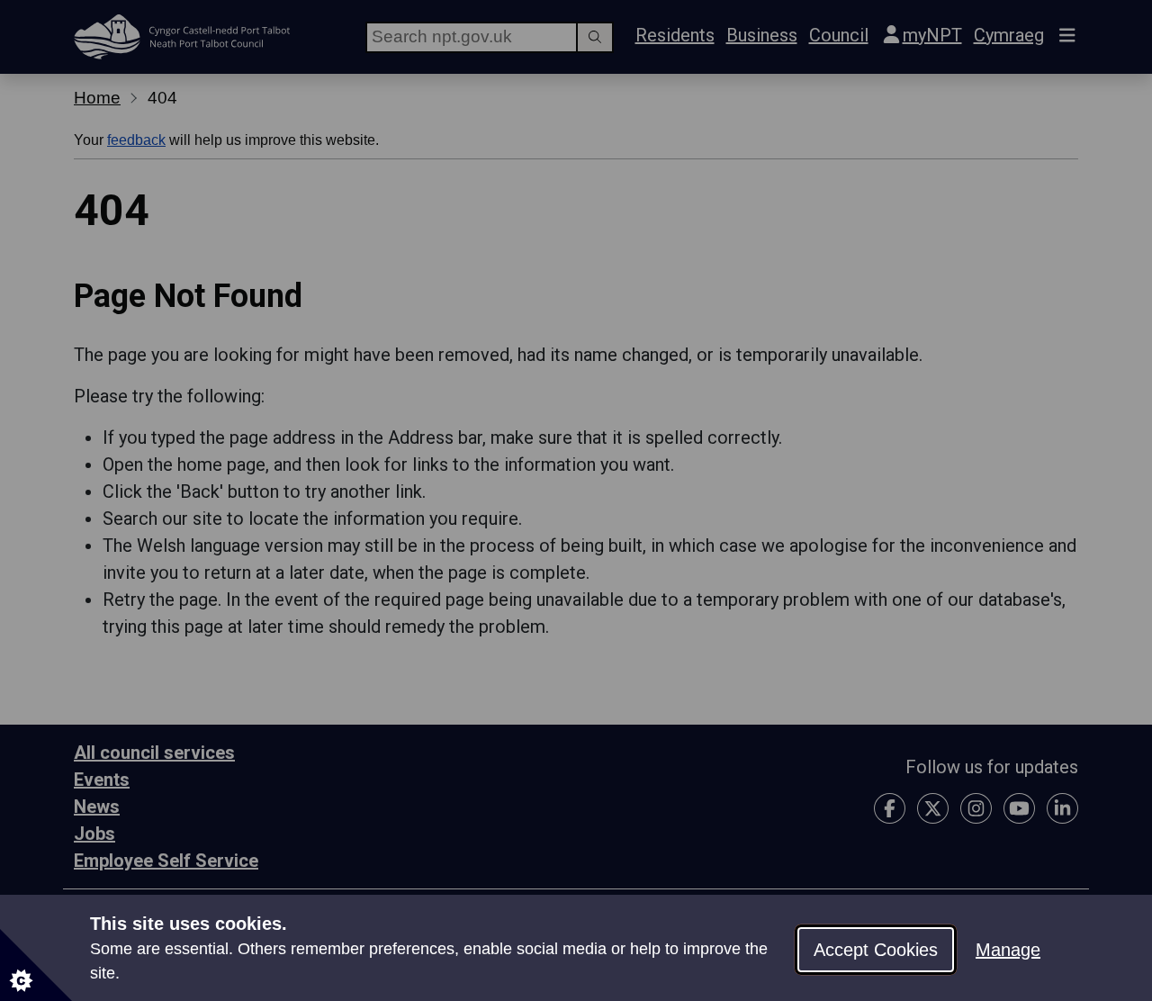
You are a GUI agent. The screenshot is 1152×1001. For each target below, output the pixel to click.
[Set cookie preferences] (36, 965)
